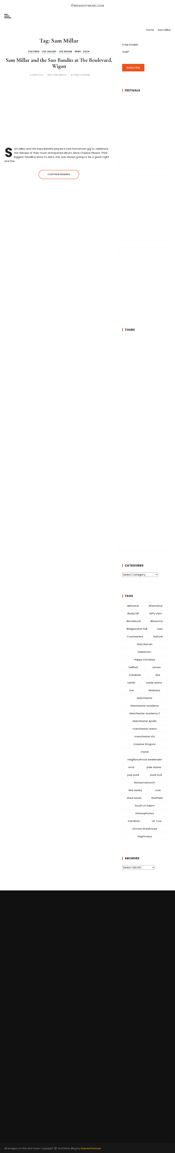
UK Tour (156, 821)
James (156, 667)
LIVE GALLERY (49, 51)
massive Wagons (145, 744)
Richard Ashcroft (144, 782)
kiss (158, 675)
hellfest (133, 667)
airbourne (133, 606)
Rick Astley (135, 790)
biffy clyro (156, 613)
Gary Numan (144, 644)
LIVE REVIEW (65, 51)
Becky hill (133, 613)
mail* (125, 52)
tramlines (134, 821)
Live (131, 690)
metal (145, 752)
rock (158, 790)
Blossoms (157, 621)
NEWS (78, 51)
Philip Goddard (82, 75)
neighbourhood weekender (144, 759)
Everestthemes (91, 1148)
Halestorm (144, 652)
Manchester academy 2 (145, 713)
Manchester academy (145, 705)
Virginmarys (144, 836)
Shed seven (134, 798)
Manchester (144, 698)
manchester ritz (144, 736)
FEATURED (33, 51)
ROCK (86, 51)
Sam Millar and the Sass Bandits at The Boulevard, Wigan (59, 63)
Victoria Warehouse (144, 828)
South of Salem (144, 805)
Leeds (131, 682)
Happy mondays (144, 659)
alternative (156, 606)
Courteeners (135, 636)
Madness (154, 690)
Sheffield (157, 798)
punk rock (156, 775)
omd (131, 767)
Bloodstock (134, 621)
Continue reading (59, 174)
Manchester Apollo (145, 721)
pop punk (133, 775)
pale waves (154, 767)
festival (158, 636)
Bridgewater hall (137, 629)
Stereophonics (144, 813)
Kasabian (135, 675)
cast (160, 629)
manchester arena (145, 729)
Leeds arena (154, 682)
